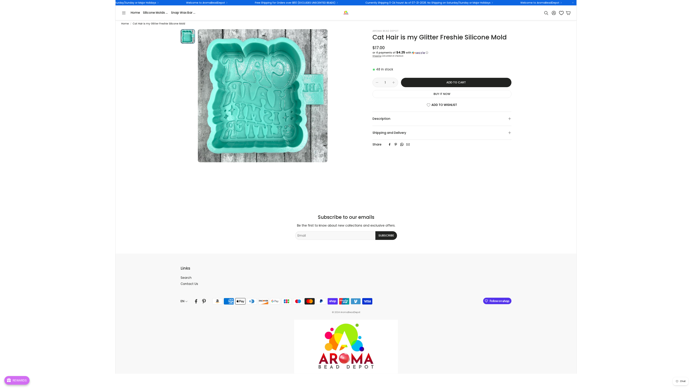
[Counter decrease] (377, 82)
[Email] (408, 144)
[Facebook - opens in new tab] (196, 301)
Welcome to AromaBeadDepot (154, 2)
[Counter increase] (393, 82)
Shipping (376, 56)
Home (125, 23)
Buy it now (442, 94)
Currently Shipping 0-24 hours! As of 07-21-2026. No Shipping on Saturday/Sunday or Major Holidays (376, 2)
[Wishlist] (560, 12)
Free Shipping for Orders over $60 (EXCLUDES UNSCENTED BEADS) (244, 2)
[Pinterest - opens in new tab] (204, 301)
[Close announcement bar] (573, 2)
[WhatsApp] (401, 144)
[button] (123, 13)
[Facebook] (389, 144)
